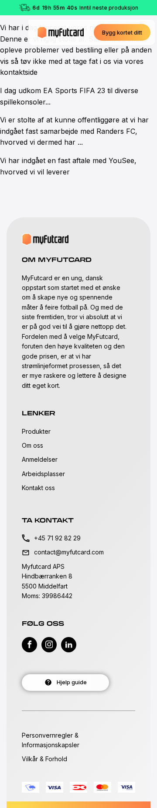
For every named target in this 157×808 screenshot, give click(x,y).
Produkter (36, 431)
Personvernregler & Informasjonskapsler (50, 740)
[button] (122, 32)
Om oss (32, 445)
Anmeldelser (40, 459)
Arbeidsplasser (43, 473)
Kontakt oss (38, 487)
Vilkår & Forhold (44, 759)
